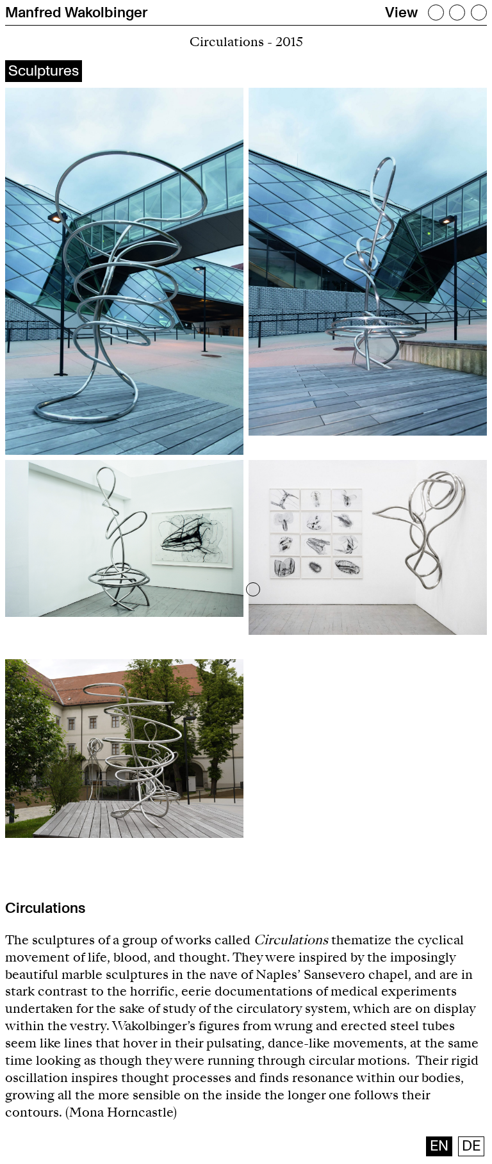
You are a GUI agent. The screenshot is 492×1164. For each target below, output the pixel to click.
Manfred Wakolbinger (76, 13)
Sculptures (43, 71)
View (401, 13)
